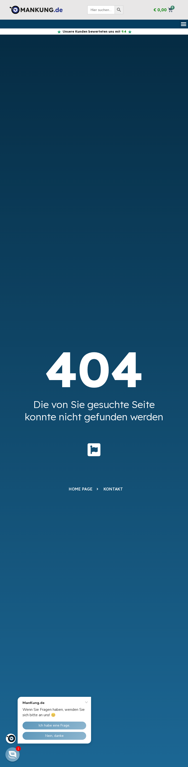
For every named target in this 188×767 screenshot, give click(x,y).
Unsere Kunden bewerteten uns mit (93, 31)
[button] (183, 24)
